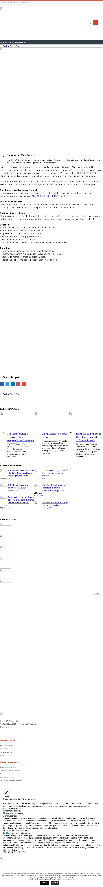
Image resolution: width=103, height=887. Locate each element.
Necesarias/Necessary (15, 813)
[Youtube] (10, 733)
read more (11, 456)
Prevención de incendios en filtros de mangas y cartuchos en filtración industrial (89, 437)
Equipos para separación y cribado (11, 780)
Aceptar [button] (55, 883)
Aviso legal (3, 748)
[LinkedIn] (1, 733)
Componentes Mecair (6, 774)
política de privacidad (54, 685)
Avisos (2, 755)
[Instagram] (14, 733)
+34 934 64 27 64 (12, 727)
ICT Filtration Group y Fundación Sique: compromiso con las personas (20, 437)
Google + (18, 384)
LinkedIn (13, 384)
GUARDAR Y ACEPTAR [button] (14, 852)
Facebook (2, 384)
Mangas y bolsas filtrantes (8, 767)
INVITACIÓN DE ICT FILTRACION (47, 196)
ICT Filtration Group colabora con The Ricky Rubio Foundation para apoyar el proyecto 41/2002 (21, 473)
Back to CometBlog (11, 46)
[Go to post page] (3, 471)
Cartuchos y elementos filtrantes (10, 770)
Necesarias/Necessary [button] (12, 811)
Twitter (7, 384)
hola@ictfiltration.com (9, 2)
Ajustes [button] (44, 883)
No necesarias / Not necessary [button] (15, 830)
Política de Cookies (6, 752)
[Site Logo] (43, 22)
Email (24, 384)
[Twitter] (5, 733)
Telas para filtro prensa (7, 777)
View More (96, 594)
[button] (89, 22)
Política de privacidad (6, 745)
